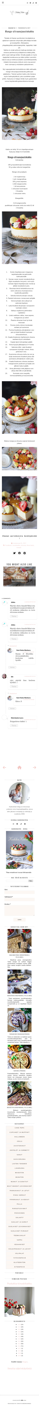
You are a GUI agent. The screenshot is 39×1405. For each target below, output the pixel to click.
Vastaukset (13, 646)
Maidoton (19, 1172)
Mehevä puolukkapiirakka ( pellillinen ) (19, 1107)
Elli (12, 677)
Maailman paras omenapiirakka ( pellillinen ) (19, 956)
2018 (19, 1331)
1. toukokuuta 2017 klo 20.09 (28, 652)
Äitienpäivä (19, 1267)
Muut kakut (30, 545)
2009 (19, 1353)
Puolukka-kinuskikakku (19, 1283)
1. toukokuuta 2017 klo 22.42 (30, 676)
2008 (19, 1355)
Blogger (25, 1362)
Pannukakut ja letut (19, 1190)
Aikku (13, 602)
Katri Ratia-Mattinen (23, 650)
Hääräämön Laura (17, 718)
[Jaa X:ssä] (14, 553)
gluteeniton (20, 1262)
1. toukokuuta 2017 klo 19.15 (30, 601)
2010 (19, 1351)
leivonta (23, 545)
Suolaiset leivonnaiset (19, 1226)
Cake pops (19, 1128)
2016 (19, 1336)
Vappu (19, 1240)
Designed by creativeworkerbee (19, 1403)
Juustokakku (16, 545)
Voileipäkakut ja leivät (19, 1249)
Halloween (19, 1137)
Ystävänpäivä (19, 1258)
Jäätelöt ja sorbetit (20, 1150)
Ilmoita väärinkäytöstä (20, 1368)
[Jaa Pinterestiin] (24, 553)
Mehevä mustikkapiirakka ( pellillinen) (19, 995)
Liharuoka (19, 1168)
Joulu (19, 1141)
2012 (19, 1346)
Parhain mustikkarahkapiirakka (19, 1034)
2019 (19, 1329)
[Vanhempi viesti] (34, 767)
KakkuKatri (17, 1400)
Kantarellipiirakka (20, 1071)
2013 (19, 1343)
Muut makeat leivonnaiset (19, 1186)
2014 (19, 1341)
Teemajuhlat (20, 1235)
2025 (19, 1324)
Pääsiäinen (19, 1213)
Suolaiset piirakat (19, 1231)
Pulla (19, 1204)
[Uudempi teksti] (4, 767)
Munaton (20, 1177)
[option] (19, 576)
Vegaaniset (19, 1244)
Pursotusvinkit (19, 1208)
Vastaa (14, 616)
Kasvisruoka (20, 1159)
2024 (19, 1327)
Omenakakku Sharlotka (19, 581)
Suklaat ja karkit (19, 1222)
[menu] (3, 2)
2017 (19, 1334)
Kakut (19, 1154)
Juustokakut (20, 1146)
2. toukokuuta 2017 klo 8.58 (28, 699)
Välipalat (19, 1253)
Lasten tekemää (19, 1163)
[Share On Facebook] (19, 553)
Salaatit (20, 1217)
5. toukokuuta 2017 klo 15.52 (30, 719)
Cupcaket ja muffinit (20, 1132)
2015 (19, 1339)
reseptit (18, 547)
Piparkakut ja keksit (19, 1199)
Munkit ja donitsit (19, 1181)
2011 (19, 1348)
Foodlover (8, 545)
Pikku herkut (19, 1195)
